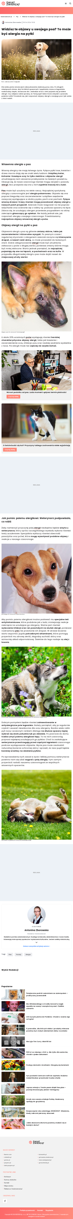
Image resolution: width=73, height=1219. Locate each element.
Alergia (28, 954)
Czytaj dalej (13, 396)
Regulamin (49, 1210)
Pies (4, 190)
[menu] (66, 3)
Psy (17, 16)
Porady (18, 954)
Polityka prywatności (27, 1210)
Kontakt (40, 1210)
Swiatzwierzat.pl (6, 16)
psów (28, 337)
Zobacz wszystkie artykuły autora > (36, 946)
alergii (5, 184)
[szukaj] (70, 3)
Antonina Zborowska (13, 22)
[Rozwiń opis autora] (36, 942)
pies (17, 630)
